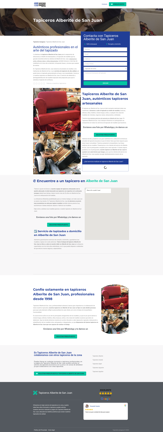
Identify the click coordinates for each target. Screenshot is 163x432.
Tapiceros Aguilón (98, 371)
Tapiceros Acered (98, 360)
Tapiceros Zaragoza (39, 42)
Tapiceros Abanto (98, 356)
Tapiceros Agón (97, 364)
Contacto (104, 4)
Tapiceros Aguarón (98, 367)
